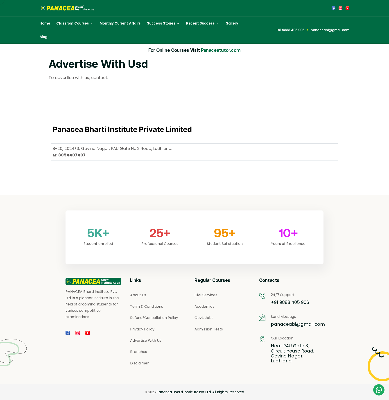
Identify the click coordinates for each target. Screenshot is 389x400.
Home (45, 23)
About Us (138, 295)
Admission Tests (208, 329)
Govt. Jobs (203, 317)
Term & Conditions (146, 306)
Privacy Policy (142, 329)
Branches (138, 351)
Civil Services (205, 295)
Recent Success (200, 23)
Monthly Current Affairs (120, 23)
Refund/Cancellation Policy (154, 317)
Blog (43, 36)
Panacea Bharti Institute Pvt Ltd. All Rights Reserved (200, 392)
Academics (204, 306)
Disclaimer (139, 363)
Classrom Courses (72, 23)
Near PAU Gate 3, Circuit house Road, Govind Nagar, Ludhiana (292, 353)
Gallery (232, 23)
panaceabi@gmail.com (330, 30)
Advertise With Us (145, 340)
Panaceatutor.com (221, 50)
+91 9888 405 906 (290, 30)
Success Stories (161, 23)
